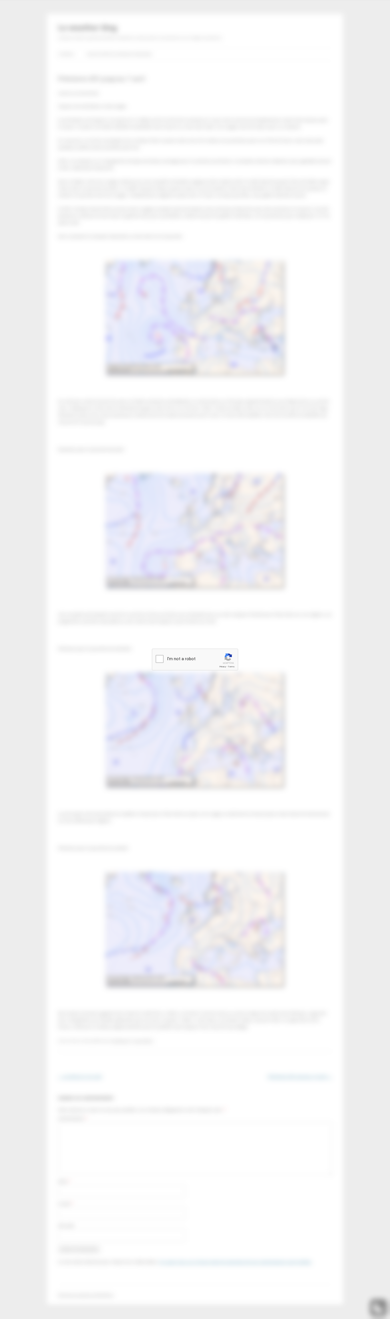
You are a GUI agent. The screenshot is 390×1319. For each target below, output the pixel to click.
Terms (231, 666)
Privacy (222, 666)
